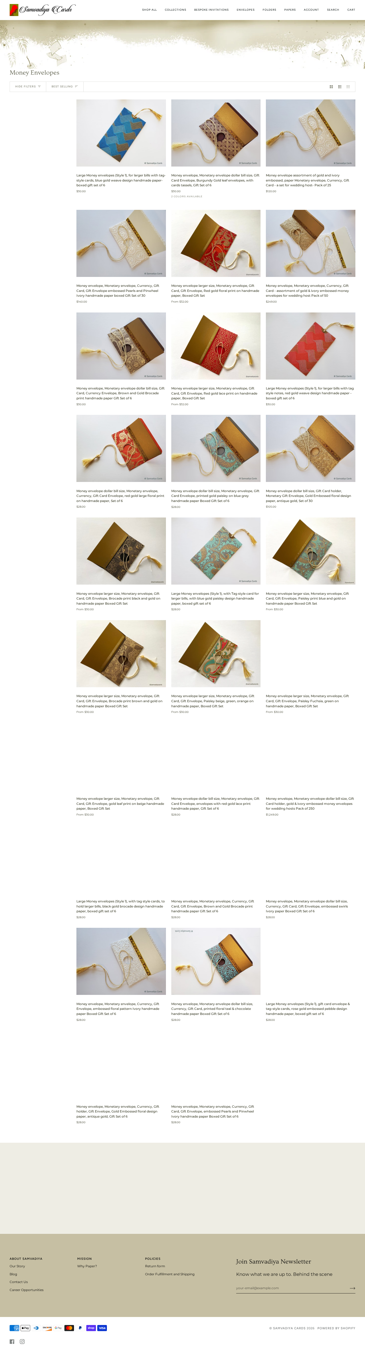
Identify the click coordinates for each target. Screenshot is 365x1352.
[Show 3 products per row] (340, 86)
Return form (155, 1266)
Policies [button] (153, 1259)
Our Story (17, 1266)
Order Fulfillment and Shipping (170, 1274)
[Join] (348, 1288)
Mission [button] (84, 1259)
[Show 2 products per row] (331, 86)
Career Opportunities (27, 1290)
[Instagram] (22, 1341)
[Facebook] (12, 1341)
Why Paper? (87, 1266)
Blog (13, 1274)
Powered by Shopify (336, 1328)
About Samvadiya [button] (26, 1259)
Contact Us (19, 1282)
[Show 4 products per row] (349, 86)
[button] (175, 10)
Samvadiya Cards (289, 1328)
